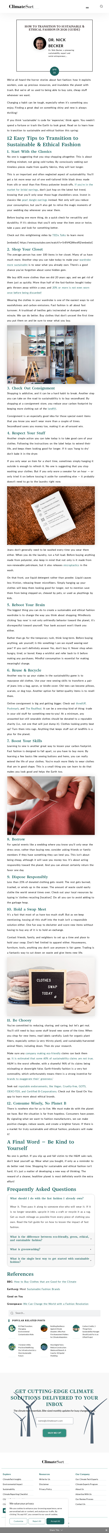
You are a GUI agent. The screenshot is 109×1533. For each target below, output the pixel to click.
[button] (101, 6)
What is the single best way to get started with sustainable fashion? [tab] (49, 1260)
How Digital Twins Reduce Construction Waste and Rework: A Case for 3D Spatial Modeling (58, 1350)
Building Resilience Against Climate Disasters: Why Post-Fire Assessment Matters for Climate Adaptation (59, 1331)
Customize (18, 1521)
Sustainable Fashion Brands (43, 1289)
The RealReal (33, 708)
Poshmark (13, 708)
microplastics (71, 565)
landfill (52, 408)
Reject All (37, 1521)
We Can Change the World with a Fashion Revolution (55, 1303)
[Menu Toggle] (87, 7)
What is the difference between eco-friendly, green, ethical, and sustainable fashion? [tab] (49, 1239)
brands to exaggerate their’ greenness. (30, 1078)
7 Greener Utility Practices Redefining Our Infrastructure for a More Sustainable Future (27, 1350)
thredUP (81, 703)
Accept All (55, 1521)
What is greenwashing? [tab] (25, 1249)
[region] (37, 1513)
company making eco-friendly (43, 1053)
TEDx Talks (59, 235)
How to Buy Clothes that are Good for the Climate (45, 1281)
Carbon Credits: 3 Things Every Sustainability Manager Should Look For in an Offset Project (90, 1331)
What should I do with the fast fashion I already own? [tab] (46, 1198)
